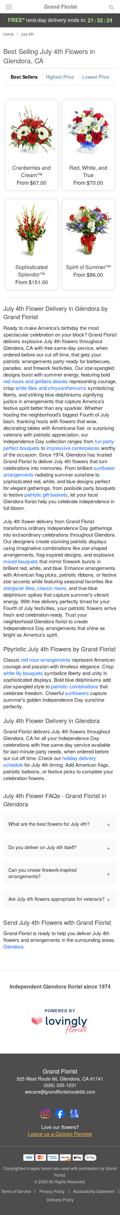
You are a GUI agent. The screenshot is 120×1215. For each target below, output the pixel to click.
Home (8, 34)
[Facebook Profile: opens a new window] (60, 1113)
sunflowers (77, 692)
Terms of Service (16, 1191)
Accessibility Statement (94, 1191)
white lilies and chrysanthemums (50, 387)
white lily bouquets (23, 672)
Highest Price (60, 76)
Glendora (13, 946)
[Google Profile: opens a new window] (74, 1113)
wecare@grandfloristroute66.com (60, 1091)
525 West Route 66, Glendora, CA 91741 (60, 1078)
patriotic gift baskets (46, 494)
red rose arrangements (46, 659)
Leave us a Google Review (60, 1134)
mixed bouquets (20, 561)
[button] (105, 1200)
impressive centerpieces (73, 447)
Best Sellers (24, 76)
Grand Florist (60, 6)
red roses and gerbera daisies (35, 381)
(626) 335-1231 (60, 1085)
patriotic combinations (74, 686)
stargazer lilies (19, 587)
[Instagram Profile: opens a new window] (45, 1113)
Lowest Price (95, 76)
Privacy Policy (52, 1191)
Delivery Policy (60, 1200)
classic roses (51, 587)
